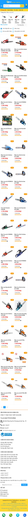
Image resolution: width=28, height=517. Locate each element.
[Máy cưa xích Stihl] (10, 17)
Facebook (4, 490)
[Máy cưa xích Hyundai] (4, 17)
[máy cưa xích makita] (23, 17)
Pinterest (4, 496)
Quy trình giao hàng (6, 464)
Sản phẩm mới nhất (20, 31)
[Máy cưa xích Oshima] (17, 17)
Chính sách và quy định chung (9, 456)
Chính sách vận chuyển (7, 462)
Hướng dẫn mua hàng (6, 442)
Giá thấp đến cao (7, 28)
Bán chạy (17, 28)
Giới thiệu (10, 10)
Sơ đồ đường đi (5, 446)
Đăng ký (24, 484)
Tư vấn (16, 10)
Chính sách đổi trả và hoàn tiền (9, 454)
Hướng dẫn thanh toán (7, 448)
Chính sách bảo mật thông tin (9, 460)
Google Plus (5, 494)
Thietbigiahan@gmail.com (9, 430)
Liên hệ (21, 10)
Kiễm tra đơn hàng (6, 444)
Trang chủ (3, 10)
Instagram (5, 492)
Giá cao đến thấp (7, 31)
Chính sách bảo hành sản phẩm (9, 458)
